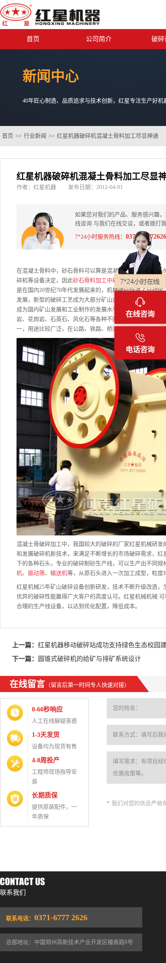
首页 (33, 39)
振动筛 (36, 573)
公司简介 (99, 39)
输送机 (58, 573)
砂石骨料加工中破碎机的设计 (109, 280)
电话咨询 (140, 350)
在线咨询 (140, 314)
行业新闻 (35, 136)
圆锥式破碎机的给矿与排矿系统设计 (89, 658)
